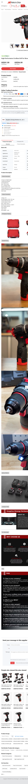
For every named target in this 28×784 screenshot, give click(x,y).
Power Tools (15, 9)
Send (12, 663)
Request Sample (22, 71)
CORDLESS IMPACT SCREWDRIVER (19, 739)
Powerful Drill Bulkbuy (6, 771)
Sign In (3, 135)
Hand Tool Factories (6, 765)
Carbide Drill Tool (13, 768)
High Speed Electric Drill (7, 759)
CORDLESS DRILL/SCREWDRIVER (7, 739)
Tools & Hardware (8, 9)
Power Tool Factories (17, 765)
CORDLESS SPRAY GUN (18, 743)
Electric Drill (20, 9)
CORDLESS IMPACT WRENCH (19, 741)
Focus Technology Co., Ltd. (16, 778)
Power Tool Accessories (7, 756)
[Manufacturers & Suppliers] (14, 2)
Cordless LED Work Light (6, 743)
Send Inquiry (13, 68)
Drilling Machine (18, 756)
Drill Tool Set (4, 768)
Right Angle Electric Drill (19, 759)
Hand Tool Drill (22, 768)
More (2, 774)
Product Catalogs (19, 736)
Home (2, 9)
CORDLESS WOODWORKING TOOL (7, 741)
